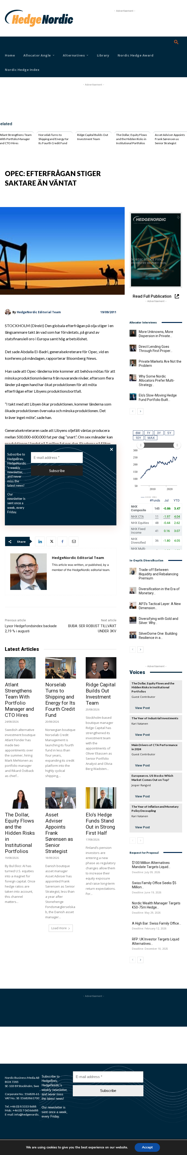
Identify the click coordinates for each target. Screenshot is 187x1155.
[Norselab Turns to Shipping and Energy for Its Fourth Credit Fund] (60, 668)
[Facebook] (62, 541)
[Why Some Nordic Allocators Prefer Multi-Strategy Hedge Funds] (133, 377)
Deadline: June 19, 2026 (146, 892)
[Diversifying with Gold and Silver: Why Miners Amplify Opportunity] (133, 620)
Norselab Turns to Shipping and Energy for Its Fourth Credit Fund (53, 139)
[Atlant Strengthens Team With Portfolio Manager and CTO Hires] (20, 668)
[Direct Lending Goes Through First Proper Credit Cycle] (133, 348)
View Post (142, 708)
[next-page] (140, 411)
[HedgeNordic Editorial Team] (8, 312)
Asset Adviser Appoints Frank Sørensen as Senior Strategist (170, 139)
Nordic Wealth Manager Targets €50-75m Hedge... (156, 905)
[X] (51, 541)
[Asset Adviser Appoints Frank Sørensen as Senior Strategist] (60, 798)
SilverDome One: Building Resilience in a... (158, 636)
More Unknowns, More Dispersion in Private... (156, 334)
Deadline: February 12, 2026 (149, 928)
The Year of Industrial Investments (154, 718)
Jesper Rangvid (141, 785)
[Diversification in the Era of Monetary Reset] (133, 590)
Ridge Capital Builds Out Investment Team (92, 137)
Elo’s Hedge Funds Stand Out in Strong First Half (100, 824)
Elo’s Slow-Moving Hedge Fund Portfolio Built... (158, 397)
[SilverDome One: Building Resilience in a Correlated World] (133, 635)
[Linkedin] (40, 541)
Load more (59, 928)
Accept (147, 1147)
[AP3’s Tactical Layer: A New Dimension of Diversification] (133, 605)
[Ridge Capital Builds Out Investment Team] (101, 668)
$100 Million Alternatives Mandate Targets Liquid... (151, 865)
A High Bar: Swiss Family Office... (156, 923)
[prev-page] (133, 411)
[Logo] (12, 18)
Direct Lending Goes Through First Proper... (155, 349)
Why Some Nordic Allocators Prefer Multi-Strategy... (157, 380)
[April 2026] (156, 249)
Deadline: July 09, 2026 (146, 872)
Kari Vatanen (139, 723)
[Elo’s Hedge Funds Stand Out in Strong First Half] (101, 798)
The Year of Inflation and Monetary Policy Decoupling (154, 809)
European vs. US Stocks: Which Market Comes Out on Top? (152, 778)
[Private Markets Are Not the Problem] (133, 363)
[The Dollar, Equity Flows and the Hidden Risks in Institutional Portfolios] (20, 798)
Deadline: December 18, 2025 (150, 948)
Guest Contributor (143, 697)
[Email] (73, 541)
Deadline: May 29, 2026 (146, 912)
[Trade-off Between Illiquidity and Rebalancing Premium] (133, 571)
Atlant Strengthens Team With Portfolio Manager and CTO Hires (19, 700)
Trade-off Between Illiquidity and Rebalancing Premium (158, 574)
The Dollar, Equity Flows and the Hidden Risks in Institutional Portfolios (131, 139)
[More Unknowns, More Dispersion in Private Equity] (133, 333)
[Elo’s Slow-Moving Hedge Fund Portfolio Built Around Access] (133, 396)
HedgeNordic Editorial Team (39, 312)
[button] (176, 42)
